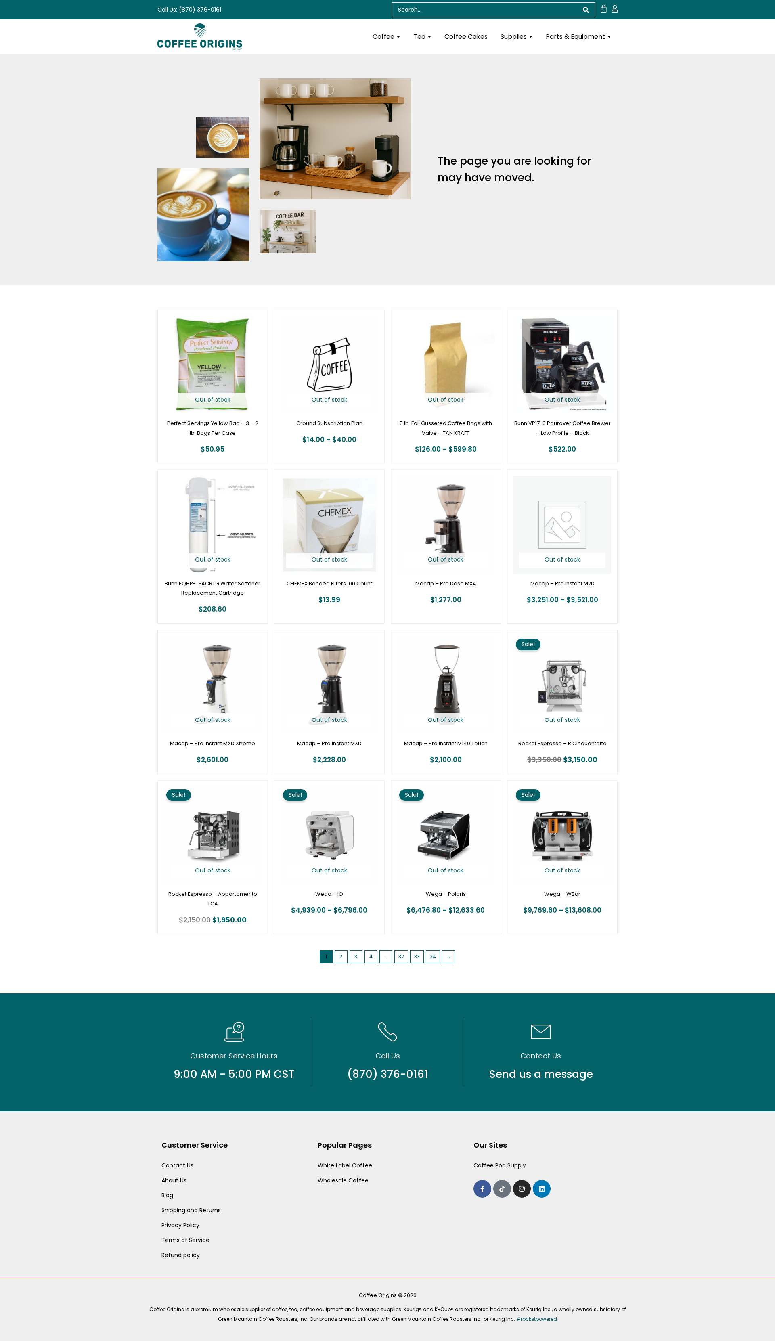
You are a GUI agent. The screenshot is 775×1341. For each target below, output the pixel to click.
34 (433, 956)
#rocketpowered (536, 1319)
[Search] (586, 9)
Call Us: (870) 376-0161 (189, 10)
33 (417, 956)
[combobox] (484, 9)
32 (401, 956)
